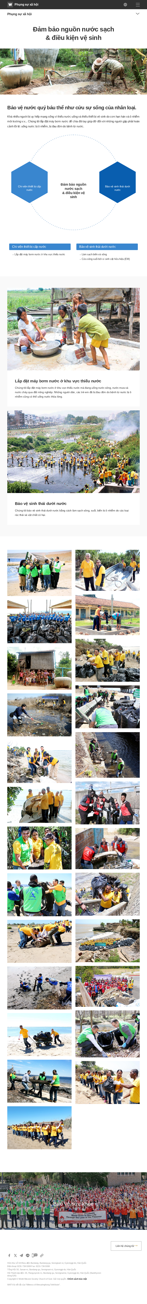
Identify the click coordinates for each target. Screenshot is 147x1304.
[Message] (35, 1255)
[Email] (21, 1255)
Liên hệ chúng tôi (125, 1246)
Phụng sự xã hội (26, 4)
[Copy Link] (42, 1255)
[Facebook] (9, 1255)
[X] (15, 1255)
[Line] (27, 1255)
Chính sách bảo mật (77, 1279)
